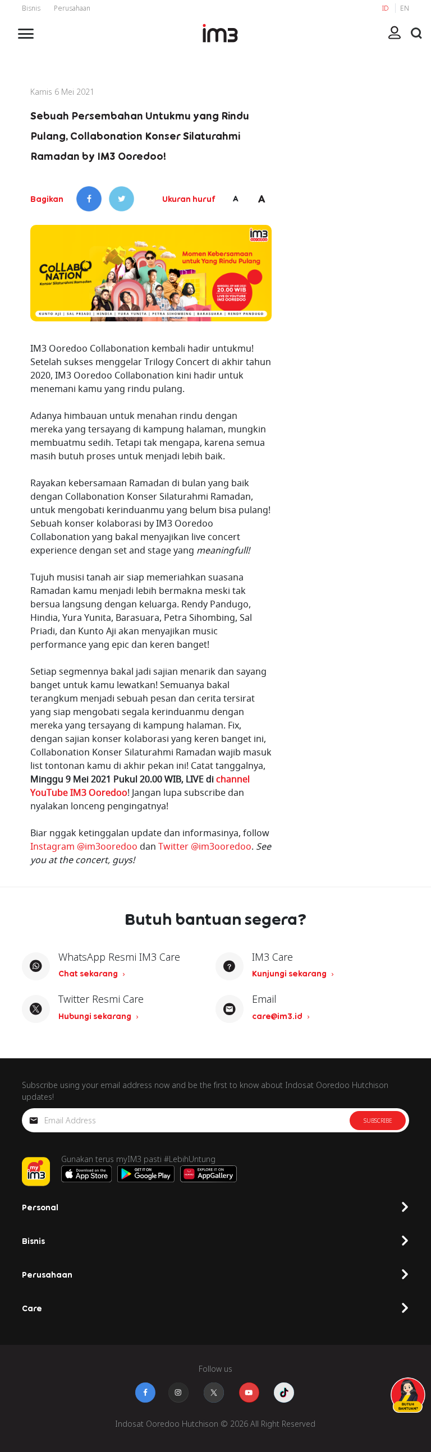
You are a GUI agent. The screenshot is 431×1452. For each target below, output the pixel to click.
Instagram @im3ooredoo (83, 846)
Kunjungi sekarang (290, 973)
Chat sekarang (89, 973)
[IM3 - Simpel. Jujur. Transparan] (220, 33)
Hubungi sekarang (95, 1016)
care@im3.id (278, 1016)
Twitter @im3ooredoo (204, 846)
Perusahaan (72, 8)
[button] (416, 33)
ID (386, 8)
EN (404, 8)
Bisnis (31, 8)
